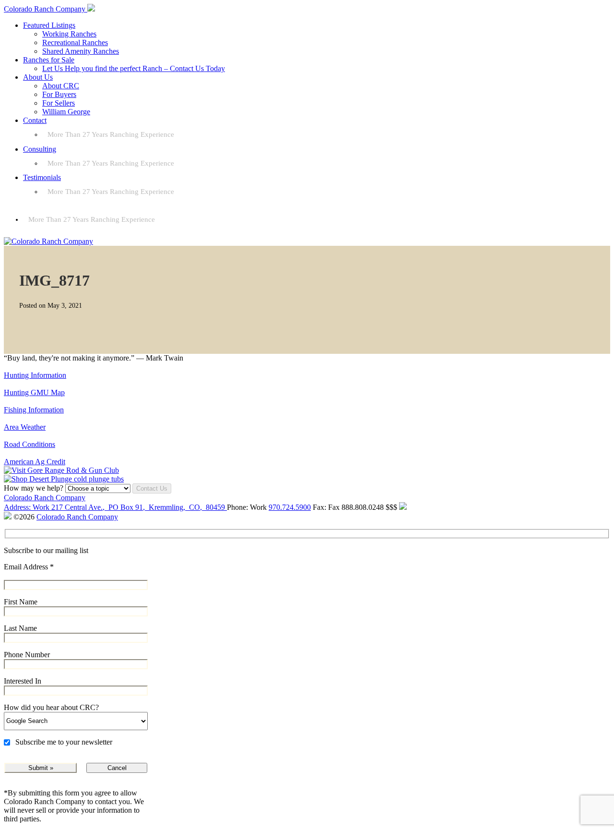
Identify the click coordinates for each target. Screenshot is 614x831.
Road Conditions (29, 444)
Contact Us (151, 488)
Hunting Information (35, 375)
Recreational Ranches (75, 42)
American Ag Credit (34, 462)
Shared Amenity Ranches (80, 51)
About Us (38, 77)
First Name (20, 602)
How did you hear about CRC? (51, 707)
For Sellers (58, 103)
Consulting (39, 149)
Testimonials (42, 177)
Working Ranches (69, 34)
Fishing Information (34, 410)
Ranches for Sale (48, 60)
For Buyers (59, 94)
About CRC (60, 86)
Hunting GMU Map (34, 392)
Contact (35, 120)
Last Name (20, 628)
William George (66, 112)
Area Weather (25, 427)
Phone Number (27, 654)
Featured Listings (49, 25)
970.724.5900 (290, 507)
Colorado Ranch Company (44, 498)
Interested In (22, 681)
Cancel (117, 767)
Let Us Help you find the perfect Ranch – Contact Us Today (133, 68)
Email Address (29, 567)
